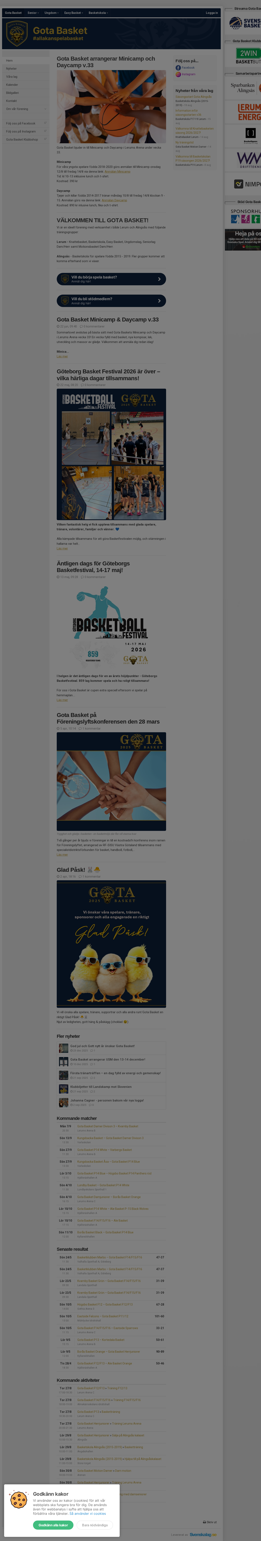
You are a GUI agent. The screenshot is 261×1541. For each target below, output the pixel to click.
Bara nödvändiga (94, 1525)
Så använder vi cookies (88, 1513)
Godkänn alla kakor (53, 1525)
